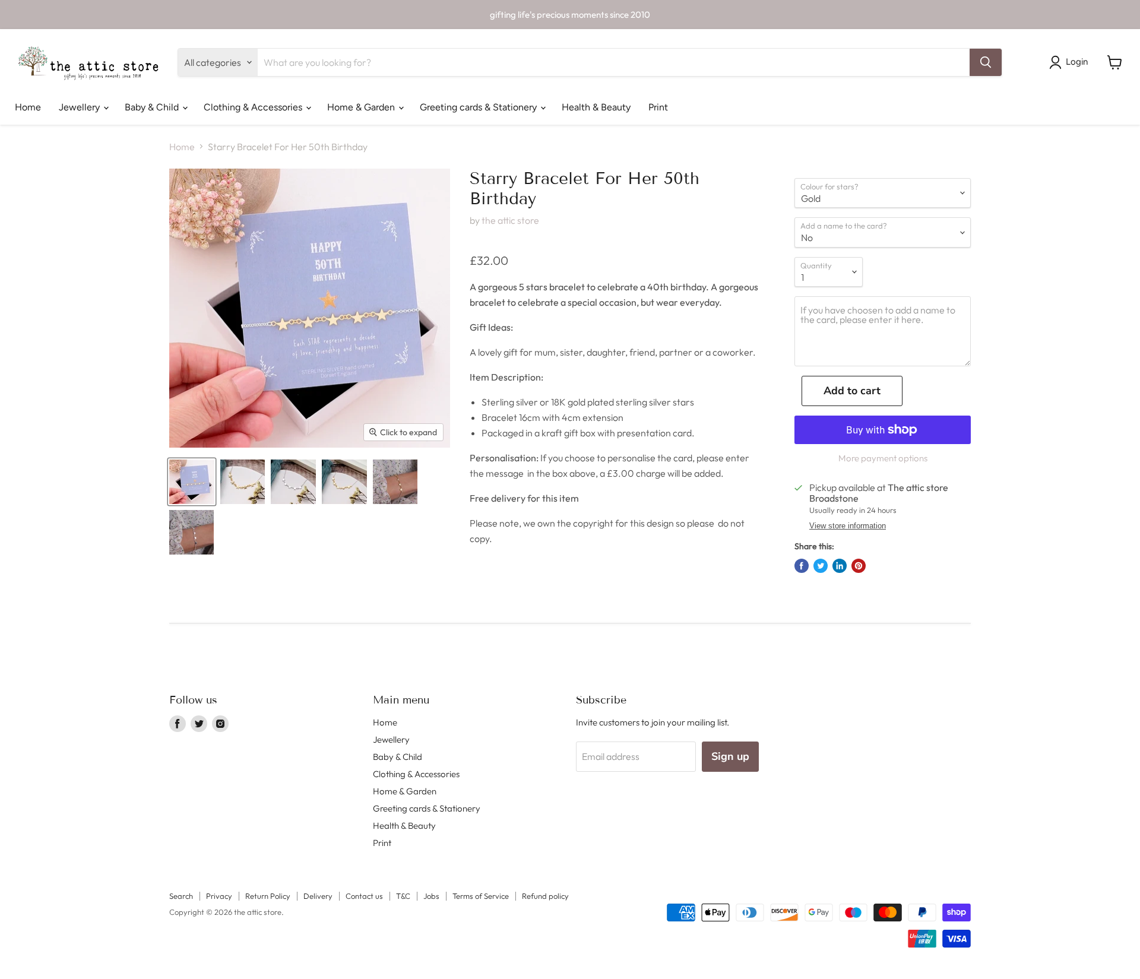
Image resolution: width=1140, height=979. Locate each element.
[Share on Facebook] (801, 566)
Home (28, 107)
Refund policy (545, 896)
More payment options (882, 458)
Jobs (431, 896)
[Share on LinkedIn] (839, 566)
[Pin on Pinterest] (858, 566)
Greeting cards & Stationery (479, 107)
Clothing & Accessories (254, 107)
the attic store (510, 220)
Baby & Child (153, 107)
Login (1077, 61)
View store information (847, 526)
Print (658, 107)
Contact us (364, 896)
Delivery (317, 896)
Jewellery (80, 107)
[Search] (986, 62)
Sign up (730, 756)
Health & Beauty (596, 107)
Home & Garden (362, 107)
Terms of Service (480, 896)
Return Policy (267, 896)
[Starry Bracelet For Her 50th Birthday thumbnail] (192, 481)
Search (181, 896)
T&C (403, 896)
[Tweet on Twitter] (820, 566)
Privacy (219, 896)
